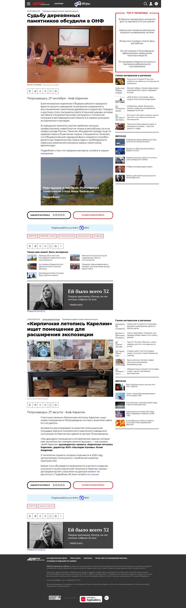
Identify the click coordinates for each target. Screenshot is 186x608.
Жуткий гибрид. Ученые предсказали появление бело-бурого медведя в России (143, 90)
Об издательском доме (57, 558)
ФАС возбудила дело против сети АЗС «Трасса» (140, 386)
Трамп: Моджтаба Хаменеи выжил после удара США (140, 395)
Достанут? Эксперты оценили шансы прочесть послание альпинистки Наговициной (143, 117)
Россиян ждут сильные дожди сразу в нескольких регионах (141, 404)
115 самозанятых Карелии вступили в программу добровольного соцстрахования (137, 64)
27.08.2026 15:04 (33, 319)
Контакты (88, 558)
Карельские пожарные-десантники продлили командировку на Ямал (137, 31)
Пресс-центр (75, 558)
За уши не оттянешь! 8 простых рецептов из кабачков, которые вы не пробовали (143, 81)
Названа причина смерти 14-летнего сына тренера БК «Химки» (141, 159)
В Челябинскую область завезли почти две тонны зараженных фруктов (140, 422)
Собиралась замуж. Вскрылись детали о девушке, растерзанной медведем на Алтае (141, 108)
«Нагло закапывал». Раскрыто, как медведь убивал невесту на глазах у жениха (142, 335)
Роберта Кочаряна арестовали (139, 167)
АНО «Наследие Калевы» (37, 398)
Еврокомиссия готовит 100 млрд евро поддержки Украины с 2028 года (140, 413)
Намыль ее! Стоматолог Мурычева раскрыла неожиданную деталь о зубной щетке (141, 326)
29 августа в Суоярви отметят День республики (137, 42)
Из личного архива (50, 85)
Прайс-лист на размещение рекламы (111, 558)
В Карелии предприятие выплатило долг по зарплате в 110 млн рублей (137, 20)
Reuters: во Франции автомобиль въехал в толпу (140, 150)
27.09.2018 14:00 (33, 11)
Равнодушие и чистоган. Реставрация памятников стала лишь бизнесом (71, 189)
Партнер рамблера (70, 598)
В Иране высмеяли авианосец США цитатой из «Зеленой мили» (141, 141)
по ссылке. (93, 474)
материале (47, 153)
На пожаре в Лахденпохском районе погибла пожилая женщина (51, 266)
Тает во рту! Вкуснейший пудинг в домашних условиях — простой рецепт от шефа (141, 126)
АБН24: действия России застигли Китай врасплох (141, 177)
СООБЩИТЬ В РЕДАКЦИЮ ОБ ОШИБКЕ (61, 561)
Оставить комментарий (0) (93, 215)
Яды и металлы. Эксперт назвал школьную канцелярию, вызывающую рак (140, 362)
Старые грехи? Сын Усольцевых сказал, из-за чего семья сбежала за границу (142, 353)
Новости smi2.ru (36, 311)
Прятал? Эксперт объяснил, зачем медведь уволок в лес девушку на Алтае (141, 344)
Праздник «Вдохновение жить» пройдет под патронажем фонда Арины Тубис (96, 266)
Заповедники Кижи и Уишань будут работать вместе (51, 274)
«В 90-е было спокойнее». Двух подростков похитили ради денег (141, 98)
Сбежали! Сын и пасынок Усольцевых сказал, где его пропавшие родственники (143, 371)
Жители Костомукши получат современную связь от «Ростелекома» (94, 258)
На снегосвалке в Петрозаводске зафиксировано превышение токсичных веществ (137, 53)
